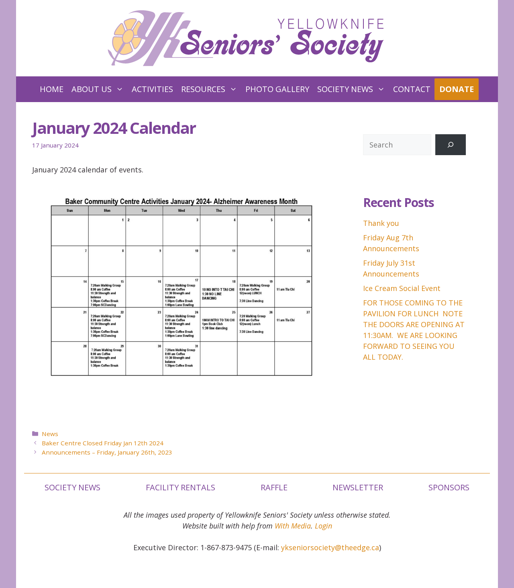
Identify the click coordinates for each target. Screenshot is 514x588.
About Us (91, 89)
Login (323, 526)
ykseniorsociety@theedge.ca (330, 547)
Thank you (381, 223)
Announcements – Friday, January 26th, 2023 (107, 452)
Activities (152, 89)
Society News (345, 89)
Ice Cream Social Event (402, 288)
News (50, 434)
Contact (411, 89)
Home (51, 89)
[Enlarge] (320, 197)
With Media (293, 526)
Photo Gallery (277, 89)
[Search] (450, 144)
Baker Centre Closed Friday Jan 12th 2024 (102, 443)
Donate (456, 89)
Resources (203, 89)
